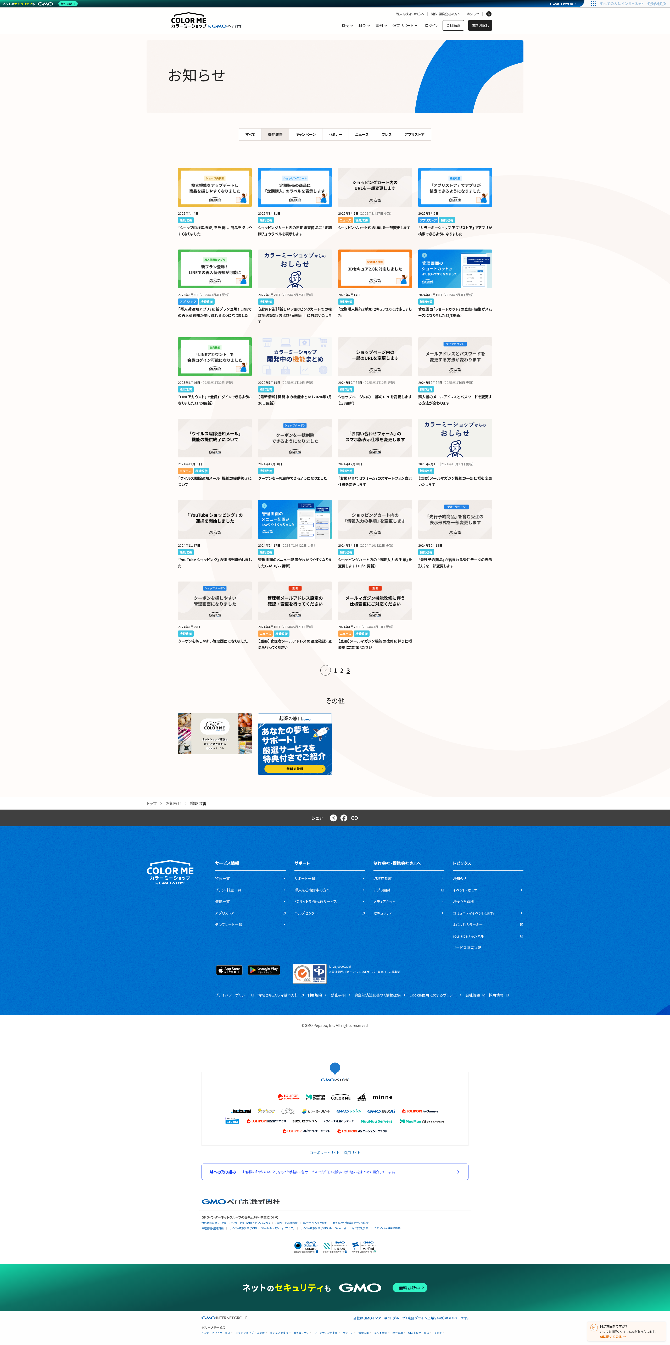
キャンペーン (305, 134)
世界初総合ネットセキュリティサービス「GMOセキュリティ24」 (236, 1223)
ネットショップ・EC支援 (250, 1333)
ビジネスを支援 (279, 1333)
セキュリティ (301, 1333)
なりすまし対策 (360, 1228)
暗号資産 (398, 1333)
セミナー (335, 134)
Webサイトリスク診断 (315, 1223)
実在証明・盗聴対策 (213, 1228)
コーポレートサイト (324, 1152)
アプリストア (415, 134)
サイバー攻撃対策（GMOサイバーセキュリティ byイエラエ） (262, 1228)
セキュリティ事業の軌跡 (387, 1228)
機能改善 (275, 134)
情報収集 (364, 1333)
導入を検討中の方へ (410, 14)
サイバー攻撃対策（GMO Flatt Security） (323, 1228)
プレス (387, 134)
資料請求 (453, 25)
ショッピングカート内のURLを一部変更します (374, 227)
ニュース (362, 134)
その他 (438, 1333)
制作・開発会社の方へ (446, 14)
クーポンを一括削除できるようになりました (292, 478)
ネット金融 (380, 1333)
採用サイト (352, 1152)
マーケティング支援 (326, 1333)
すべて (250, 134)
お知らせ (473, 14)
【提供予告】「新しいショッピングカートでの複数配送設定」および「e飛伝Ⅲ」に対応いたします (295, 315)
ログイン (431, 25)
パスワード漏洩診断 (286, 1223)
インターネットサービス (216, 1333)
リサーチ (348, 1333)
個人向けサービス (418, 1333)
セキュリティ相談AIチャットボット (351, 1223)
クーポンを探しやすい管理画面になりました (213, 641)
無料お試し (480, 25)
